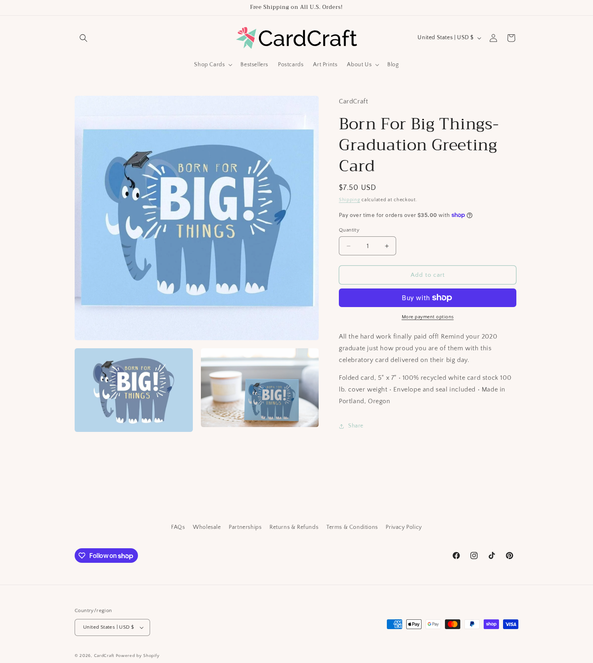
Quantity (349, 230)
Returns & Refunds (293, 527)
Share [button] (355, 426)
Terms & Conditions (352, 527)
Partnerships (245, 527)
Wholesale (207, 527)
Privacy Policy (404, 527)
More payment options (428, 317)
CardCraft (104, 655)
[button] (83, 38)
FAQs (178, 527)
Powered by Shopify (138, 655)
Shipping (349, 199)
